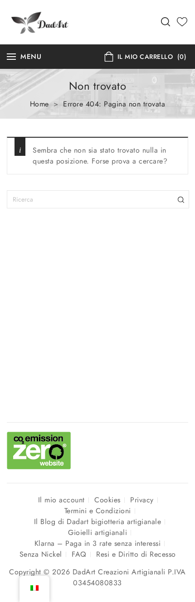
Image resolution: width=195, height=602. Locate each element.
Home (39, 104)
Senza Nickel (41, 554)
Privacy (142, 500)
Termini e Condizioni (97, 511)
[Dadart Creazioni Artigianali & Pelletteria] (39, 21)
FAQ (79, 554)
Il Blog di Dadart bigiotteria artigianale (97, 521)
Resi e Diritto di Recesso (136, 554)
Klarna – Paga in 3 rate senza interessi (97, 543)
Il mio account (61, 500)
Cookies (107, 500)
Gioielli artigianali (97, 532)
